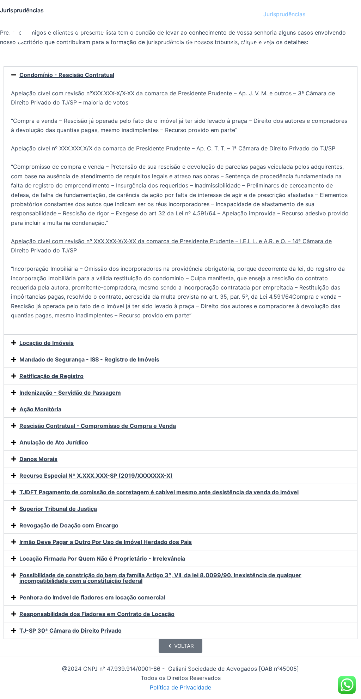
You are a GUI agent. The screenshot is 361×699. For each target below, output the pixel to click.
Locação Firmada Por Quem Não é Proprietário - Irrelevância (102, 558)
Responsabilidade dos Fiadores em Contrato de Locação (97, 613)
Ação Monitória (40, 409)
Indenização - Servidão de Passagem (70, 392)
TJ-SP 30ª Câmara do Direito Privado (70, 630)
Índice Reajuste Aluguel (221, 14)
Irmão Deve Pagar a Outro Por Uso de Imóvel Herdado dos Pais (105, 541)
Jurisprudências (284, 14)
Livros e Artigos (184, 42)
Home (171, 14)
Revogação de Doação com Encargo (68, 525)
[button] (180, 75)
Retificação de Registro (51, 376)
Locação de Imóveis (46, 342)
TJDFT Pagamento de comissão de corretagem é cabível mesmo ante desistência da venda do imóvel (159, 492)
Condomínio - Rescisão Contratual (66, 74)
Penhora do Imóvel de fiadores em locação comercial (92, 597)
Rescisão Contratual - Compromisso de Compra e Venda (97, 425)
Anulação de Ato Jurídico (53, 442)
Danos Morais (38, 458)
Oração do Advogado (246, 42)
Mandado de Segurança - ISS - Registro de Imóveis (89, 359)
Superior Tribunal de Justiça (58, 508)
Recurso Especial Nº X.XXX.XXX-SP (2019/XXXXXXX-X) (96, 475)
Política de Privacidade (180, 687)
